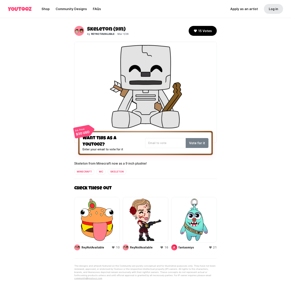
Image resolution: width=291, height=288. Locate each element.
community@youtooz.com (88, 278)
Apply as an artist (244, 9)
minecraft (84, 171)
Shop (46, 9)
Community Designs (71, 9)
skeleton (117, 171)
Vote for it (197, 143)
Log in (273, 9)
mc (101, 171)
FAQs (97, 9)
